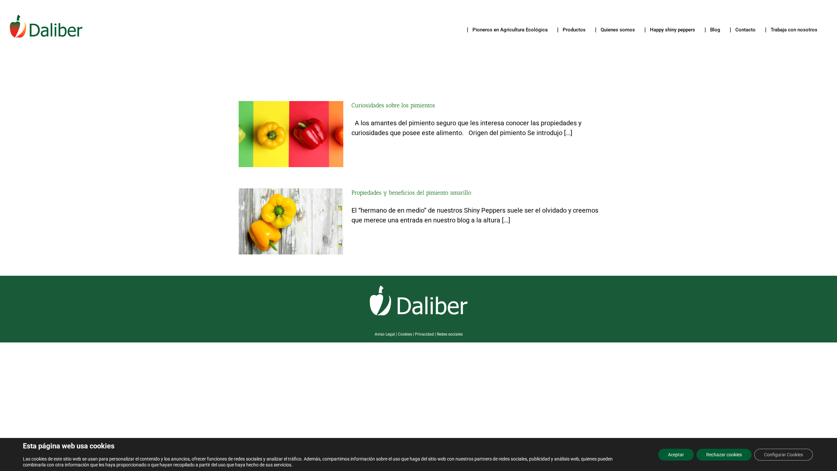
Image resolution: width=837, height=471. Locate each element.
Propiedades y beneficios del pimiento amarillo (411, 192)
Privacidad (424, 334)
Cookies (405, 334)
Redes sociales (450, 334)
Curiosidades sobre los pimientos (393, 105)
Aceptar (676, 454)
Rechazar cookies (724, 454)
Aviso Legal (385, 334)
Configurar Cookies (783, 454)
